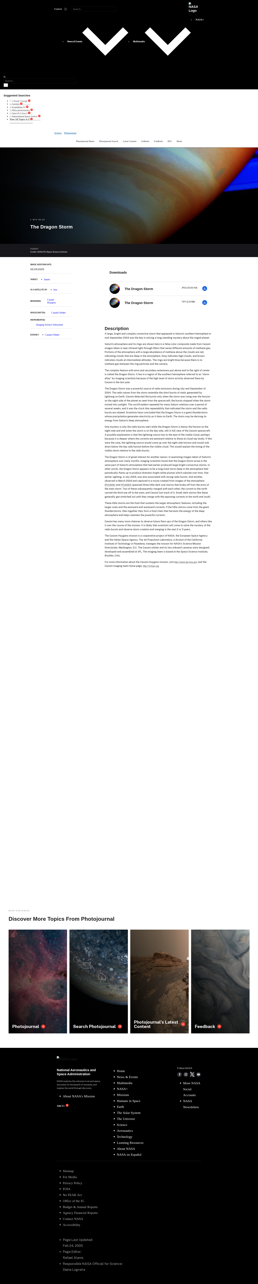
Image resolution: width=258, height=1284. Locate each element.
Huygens (51, 302)
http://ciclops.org (151, 566)
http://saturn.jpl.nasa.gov (185, 562)
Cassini (50, 299)
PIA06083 (126, 485)
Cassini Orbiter (58, 312)
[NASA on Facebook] (179, 1074)
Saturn (47, 279)
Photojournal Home (85, 141)
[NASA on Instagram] (185, 1074)
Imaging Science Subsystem (49, 324)
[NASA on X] (192, 1074)
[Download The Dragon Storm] (204, 290)
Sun (55, 289)
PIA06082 (110, 485)
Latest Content (129, 141)
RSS (170, 141)
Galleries (145, 141)
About (179, 141)
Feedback (158, 141)
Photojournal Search (108, 141)
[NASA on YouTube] (198, 1074)
